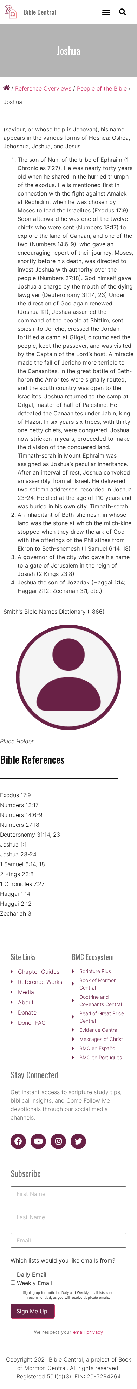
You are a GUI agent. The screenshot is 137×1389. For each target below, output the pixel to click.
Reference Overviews (43, 88)
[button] (106, 12)
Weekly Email (34, 1283)
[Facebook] (18, 1141)
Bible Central (40, 12)
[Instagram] (58, 1141)
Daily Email (31, 1274)
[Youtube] (38, 1141)
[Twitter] (78, 1141)
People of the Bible (102, 88)
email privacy (88, 1332)
